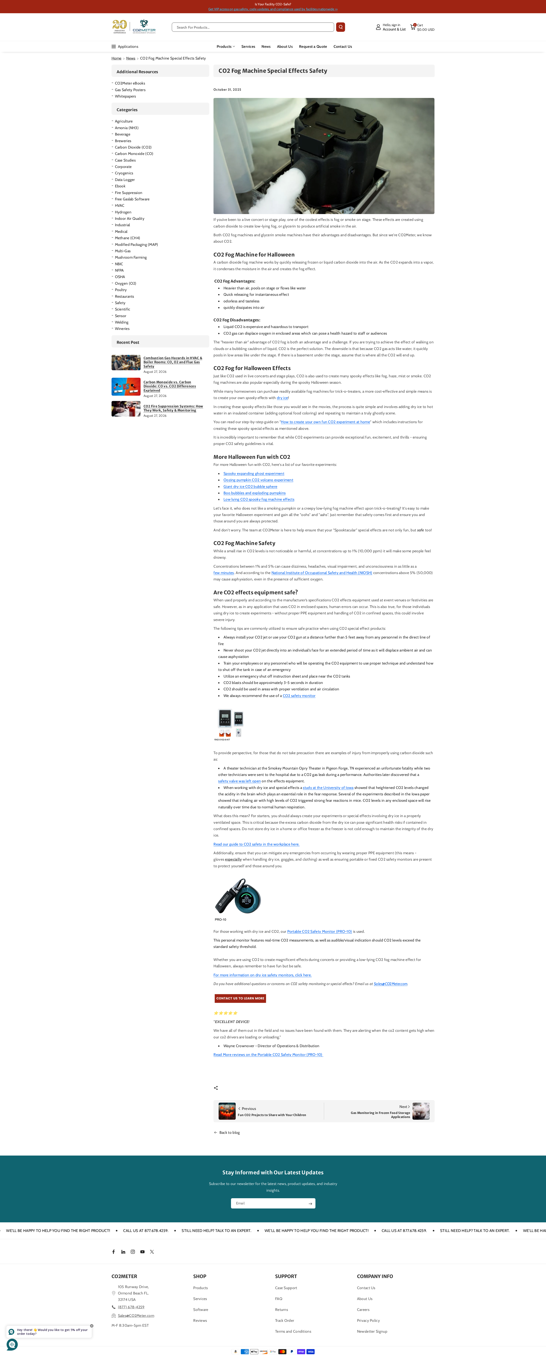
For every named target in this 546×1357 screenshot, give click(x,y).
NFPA (119, 270)
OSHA (120, 276)
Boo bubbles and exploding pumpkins (255, 493)
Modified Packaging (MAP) (136, 244)
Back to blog (229, 1132)
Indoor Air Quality (129, 218)
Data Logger (125, 179)
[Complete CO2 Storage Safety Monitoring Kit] (230, 726)
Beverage (122, 134)
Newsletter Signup (372, 1331)
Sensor (120, 315)
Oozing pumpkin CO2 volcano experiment (258, 480)
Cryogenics (124, 173)
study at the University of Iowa (328, 787)
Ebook (120, 186)
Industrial (122, 225)
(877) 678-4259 (131, 1307)
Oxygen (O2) (125, 283)
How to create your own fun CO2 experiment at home (325, 422)
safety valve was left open (239, 781)
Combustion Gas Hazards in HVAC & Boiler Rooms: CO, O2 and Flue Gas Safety (173, 362)
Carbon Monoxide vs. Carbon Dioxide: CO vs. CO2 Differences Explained (170, 386)
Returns (281, 1309)
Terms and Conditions (293, 1331)
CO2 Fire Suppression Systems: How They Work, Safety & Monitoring (173, 408)
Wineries (122, 328)
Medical (121, 231)
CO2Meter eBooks (130, 83)
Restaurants (124, 296)
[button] (422, 27)
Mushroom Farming (131, 257)
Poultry (121, 289)
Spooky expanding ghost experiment (254, 473)
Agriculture (124, 121)
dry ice (282, 397)
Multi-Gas (123, 251)
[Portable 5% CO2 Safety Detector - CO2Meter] (239, 899)
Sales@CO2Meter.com (390, 983)
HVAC (120, 205)
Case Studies (125, 160)
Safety (120, 302)
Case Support (286, 1288)
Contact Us (366, 1288)
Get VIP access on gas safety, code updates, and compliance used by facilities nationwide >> (273, 9)
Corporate (123, 166)
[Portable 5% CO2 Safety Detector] (240, 998)
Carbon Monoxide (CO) (134, 153)
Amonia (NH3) (127, 127)
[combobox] (253, 27)
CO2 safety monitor (299, 695)
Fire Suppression (128, 192)
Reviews (200, 1320)
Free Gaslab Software (132, 199)
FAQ (278, 1298)
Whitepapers (125, 96)
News (130, 58)
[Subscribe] (310, 1204)
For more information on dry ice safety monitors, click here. (262, 975)
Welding (122, 322)
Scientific (122, 309)
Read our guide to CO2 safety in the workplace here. (256, 844)
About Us (364, 1298)
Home (117, 58)
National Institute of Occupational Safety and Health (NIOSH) (322, 572)
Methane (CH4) (127, 238)
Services (200, 1298)
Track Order (284, 1320)
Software (200, 1309)
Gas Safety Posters (130, 89)
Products (224, 46)
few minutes (223, 572)
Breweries (123, 140)
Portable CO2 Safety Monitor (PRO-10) (319, 931)
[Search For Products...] (340, 27)
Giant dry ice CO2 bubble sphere (250, 486)
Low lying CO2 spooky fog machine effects (259, 499)
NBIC (119, 264)
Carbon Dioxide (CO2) (133, 147)
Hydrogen (123, 212)
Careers (363, 1309)
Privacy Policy (368, 1320)
